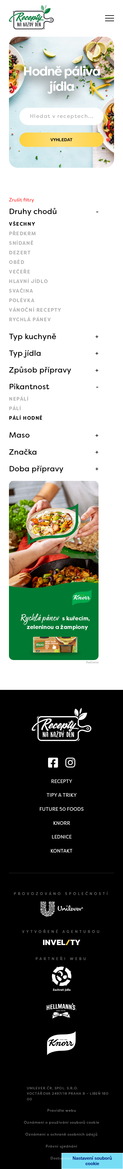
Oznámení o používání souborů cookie (61, 1122)
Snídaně (21, 243)
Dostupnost (61, 1158)
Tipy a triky (62, 795)
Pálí (15, 408)
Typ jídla (25, 353)
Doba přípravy (36, 469)
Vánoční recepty (35, 310)
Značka (23, 452)
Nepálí (19, 399)
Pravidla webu (61, 1110)
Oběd (16, 262)
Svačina (21, 291)
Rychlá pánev (30, 319)
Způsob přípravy (40, 370)
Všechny (22, 224)
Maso (19, 435)
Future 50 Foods (61, 809)
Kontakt (61, 851)
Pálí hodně (26, 418)
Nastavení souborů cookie (92, 1161)
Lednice (62, 837)
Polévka (22, 300)
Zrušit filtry (21, 200)
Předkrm (22, 233)
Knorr (61, 823)
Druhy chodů (33, 211)
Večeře (20, 272)
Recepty (61, 781)
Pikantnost (29, 387)
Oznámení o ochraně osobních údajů (61, 1134)
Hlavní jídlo (28, 281)
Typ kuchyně (32, 336)
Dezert (20, 253)
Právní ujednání (61, 1146)
